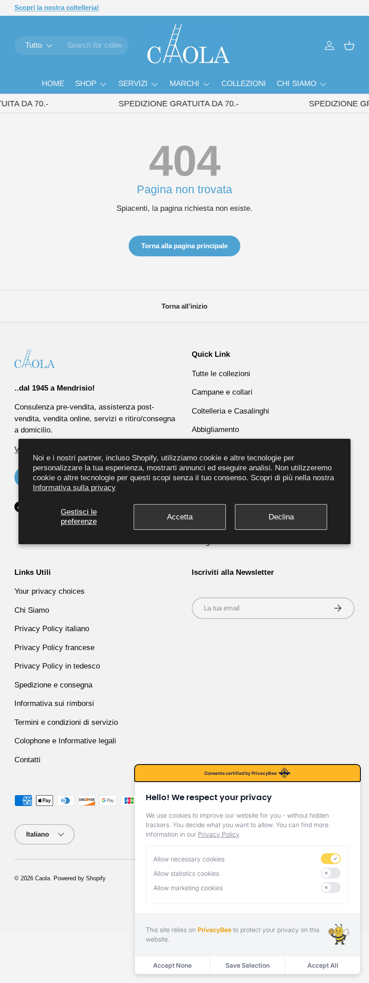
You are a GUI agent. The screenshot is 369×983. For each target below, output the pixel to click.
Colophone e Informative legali (65, 741)
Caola (42, 878)
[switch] (331, 858)
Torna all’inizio (184, 306)
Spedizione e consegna (53, 685)
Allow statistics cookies (186, 873)
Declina (281, 516)
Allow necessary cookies (189, 859)
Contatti (27, 759)
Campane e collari (222, 392)
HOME (53, 83)
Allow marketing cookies (188, 888)
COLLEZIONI (243, 83)
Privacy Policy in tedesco (57, 666)
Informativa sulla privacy (74, 487)
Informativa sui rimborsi (54, 703)
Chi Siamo (31, 610)
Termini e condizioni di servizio (66, 722)
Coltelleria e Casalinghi (230, 411)
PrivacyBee (214, 929)
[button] (349, 45)
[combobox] (71, 45)
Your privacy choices (49, 591)
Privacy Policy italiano (51, 628)
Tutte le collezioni (221, 373)
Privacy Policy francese (54, 647)
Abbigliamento (215, 429)
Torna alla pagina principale (184, 246)
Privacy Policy (218, 834)
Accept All (322, 965)
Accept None (172, 965)
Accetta (180, 516)
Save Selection (247, 965)
